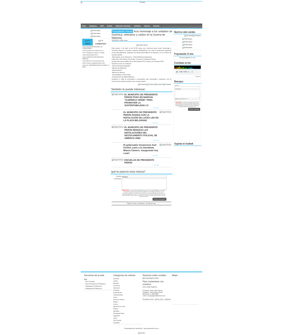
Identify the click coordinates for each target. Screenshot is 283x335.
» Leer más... (156, 107)
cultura (115, 281)
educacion (116, 288)
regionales (116, 316)
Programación (180, 53)
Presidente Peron (118, 313)
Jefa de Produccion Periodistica (95, 284)
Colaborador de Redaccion (93, 286)
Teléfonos (137, 25)
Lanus (115, 297)
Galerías (147, 25)
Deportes (116, 283)
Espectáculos (117, 292)
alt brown (116, 278)
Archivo (109, 25)
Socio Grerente (90, 281)
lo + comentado (100, 42)
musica (115, 304)
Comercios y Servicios (123, 25)
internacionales (118, 295)
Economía (116, 285)
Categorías (93, 25)
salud (115, 318)
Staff (102, 25)
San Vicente (117, 320)
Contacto (156, 25)
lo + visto (87, 42)
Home (84, 25)
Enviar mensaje (194, 109)
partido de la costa (119, 306)
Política (115, 309)
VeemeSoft (139, 328)
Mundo (115, 302)
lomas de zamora (118, 299)
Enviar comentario (159, 199)
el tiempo (116, 290)
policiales (116, 311)
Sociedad (116, 323)
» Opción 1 (198, 76)
